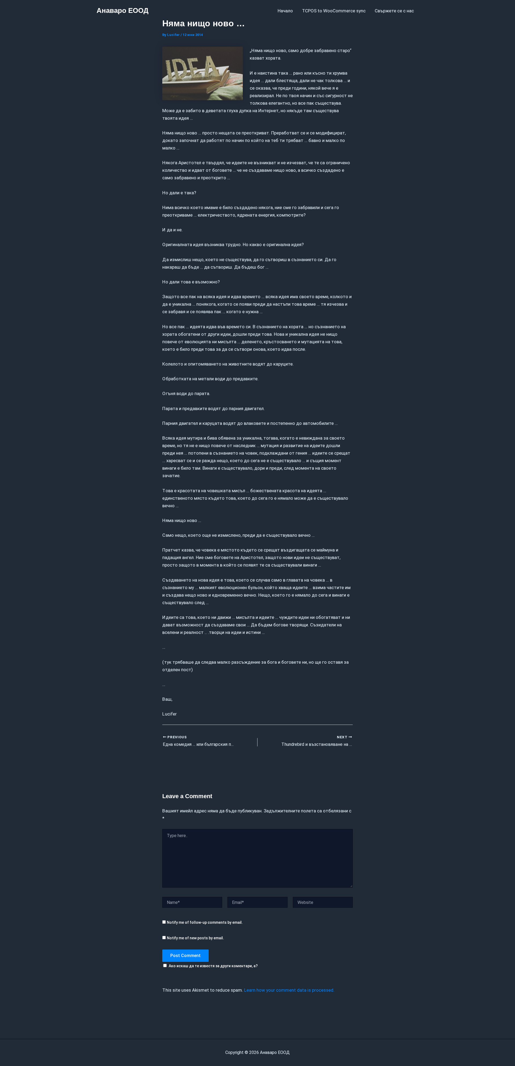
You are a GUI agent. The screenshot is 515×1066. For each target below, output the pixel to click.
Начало (285, 10)
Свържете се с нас (394, 10)
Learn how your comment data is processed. (289, 990)
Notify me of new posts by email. (195, 938)
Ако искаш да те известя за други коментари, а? (213, 966)
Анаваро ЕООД (123, 10)
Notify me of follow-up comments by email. (205, 922)
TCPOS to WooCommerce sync (334, 10)
